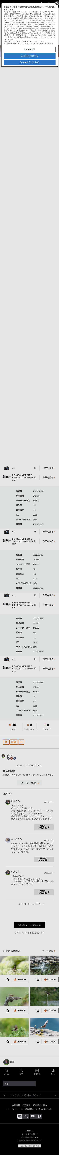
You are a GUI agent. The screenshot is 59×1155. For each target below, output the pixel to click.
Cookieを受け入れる (29, 62)
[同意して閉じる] (57, 3)
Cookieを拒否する (29, 56)
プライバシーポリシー (34, 43)
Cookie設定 (29, 49)
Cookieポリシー (27, 41)
